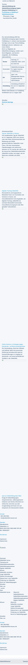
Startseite (3, 558)
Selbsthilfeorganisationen (7, 566)
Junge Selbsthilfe (5, 574)
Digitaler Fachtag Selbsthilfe (10, 191)
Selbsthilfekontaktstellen (7, 564)
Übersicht (16, 592)
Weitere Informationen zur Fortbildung (13, 90)
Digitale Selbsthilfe (5, 568)
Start (1, 590)
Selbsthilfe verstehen (6, 572)
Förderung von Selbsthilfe (7, 580)
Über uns (2, 586)
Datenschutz (3, 541)
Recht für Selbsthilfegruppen (8, 582)
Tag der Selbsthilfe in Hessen (10, 133)
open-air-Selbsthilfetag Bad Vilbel (11, 496)
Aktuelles (2, 584)
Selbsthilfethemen (18, 594)
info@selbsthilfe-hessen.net (9, 518)
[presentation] (14, 107)
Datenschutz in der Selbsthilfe (8, 578)
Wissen (2, 570)
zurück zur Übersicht (8, 1)
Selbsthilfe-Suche (5, 560)
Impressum (3, 539)
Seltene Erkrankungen (6, 576)
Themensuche (4, 562)
